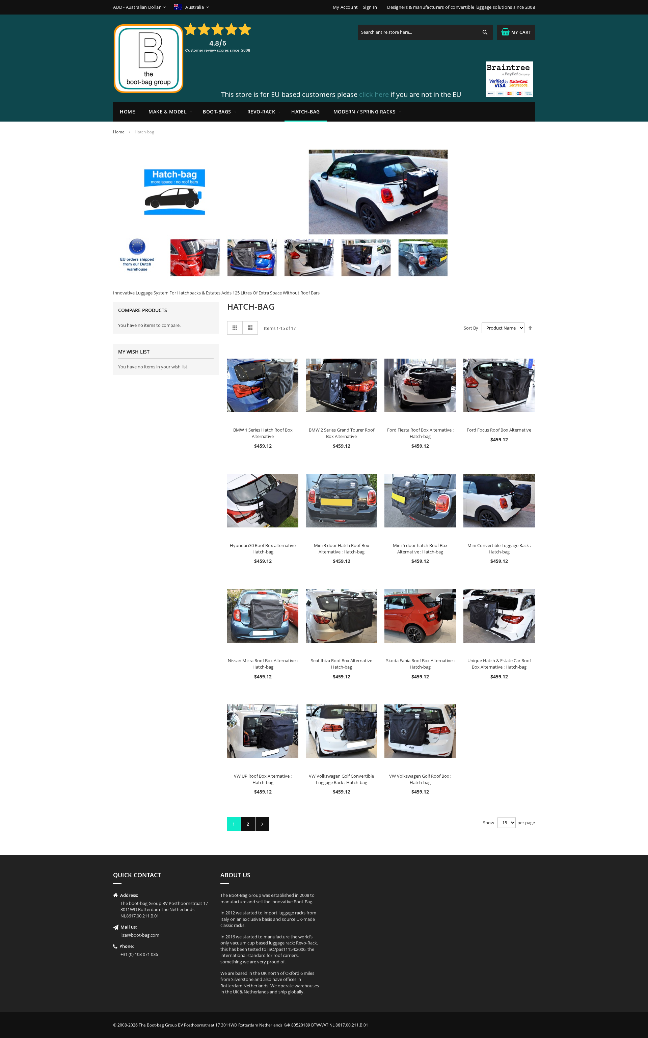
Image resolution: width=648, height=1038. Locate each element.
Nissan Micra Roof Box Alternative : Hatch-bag (263, 663)
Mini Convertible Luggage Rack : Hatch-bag (499, 548)
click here (374, 94)
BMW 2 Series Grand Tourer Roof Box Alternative (341, 433)
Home (119, 132)
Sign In (370, 7)
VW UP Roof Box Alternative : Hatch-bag (263, 779)
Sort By (471, 328)
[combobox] (425, 32)
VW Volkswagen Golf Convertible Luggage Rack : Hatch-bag (341, 779)
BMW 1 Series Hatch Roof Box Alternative (263, 433)
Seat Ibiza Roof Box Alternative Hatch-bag (341, 663)
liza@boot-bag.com (139, 935)
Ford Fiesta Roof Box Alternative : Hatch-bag (420, 433)
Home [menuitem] (127, 111)
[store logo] (148, 58)
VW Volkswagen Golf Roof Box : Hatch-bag (420, 779)
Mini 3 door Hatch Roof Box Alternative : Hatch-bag (341, 548)
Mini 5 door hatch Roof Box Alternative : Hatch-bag (420, 548)
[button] (140, 7)
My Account (345, 7)
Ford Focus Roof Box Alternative (499, 430)
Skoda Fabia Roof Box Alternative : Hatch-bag (420, 663)
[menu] (324, 112)
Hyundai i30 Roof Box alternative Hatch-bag (263, 548)
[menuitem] (169, 112)
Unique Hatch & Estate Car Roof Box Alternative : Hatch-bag (499, 663)
